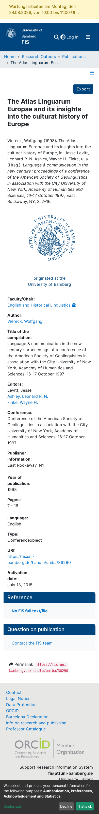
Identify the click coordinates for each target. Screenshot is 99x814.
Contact (14, 692)
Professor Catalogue (26, 728)
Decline (66, 806)
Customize (12, 806)
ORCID (12, 710)
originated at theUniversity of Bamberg (49, 281)
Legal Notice (18, 698)
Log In (73, 37)
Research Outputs (39, 56)
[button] (63, 37)
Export (83, 88)
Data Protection (21, 704)
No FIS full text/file (30, 610)
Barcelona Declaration (27, 716)
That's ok (84, 806)
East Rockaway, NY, (26, 465)
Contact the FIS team (32, 643)
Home (9, 56)
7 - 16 (12, 505)
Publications (74, 56)
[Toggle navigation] (88, 37)
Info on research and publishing (36, 722)
